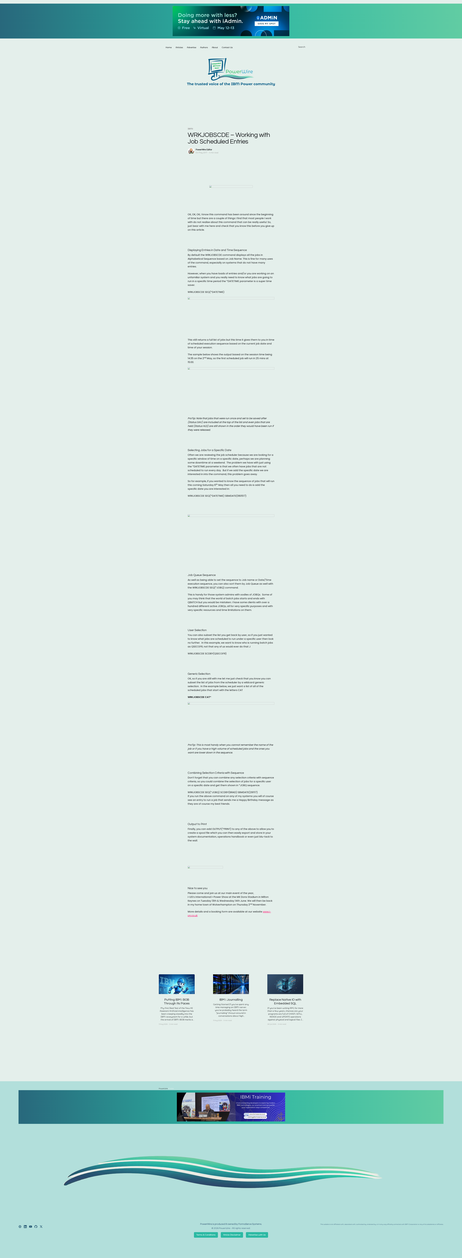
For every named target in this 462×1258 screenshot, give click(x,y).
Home (169, 47)
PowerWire (163, 1088)
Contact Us (227, 47)
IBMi (190, 129)
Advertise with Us (257, 1235)
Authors (204, 47)
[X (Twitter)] (41, 1226)
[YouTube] (30, 1226)
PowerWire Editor (204, 150)
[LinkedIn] (25, 1226)
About (215, 47)
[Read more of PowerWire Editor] (191, 151)
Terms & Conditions (205, 1235)
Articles (179, 47)
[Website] (20, 1226)
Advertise (191, 47)
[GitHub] (35, 1226)
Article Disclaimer (232, 1235)
